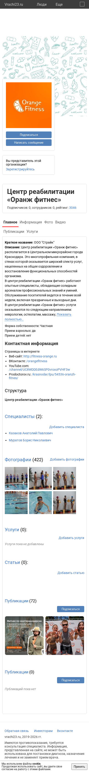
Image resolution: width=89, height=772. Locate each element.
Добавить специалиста (66, 427)
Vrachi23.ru (14, 4)
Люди (42, 4)
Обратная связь (17, 731)
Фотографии (18, 459)
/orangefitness (36, 361)
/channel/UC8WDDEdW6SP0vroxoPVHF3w (39, 369)
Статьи (12, 562)
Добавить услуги (71, 538)
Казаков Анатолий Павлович (31, 433)
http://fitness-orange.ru (40, 356)
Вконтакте (65, 731)
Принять (79, 766)
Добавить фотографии (67, 459)
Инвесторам (43, 731)
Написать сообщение (28, 142)
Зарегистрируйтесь (20, 169)
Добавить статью (71, 573)
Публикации (16, 600)
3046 (72, 207)
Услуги (12, 529)
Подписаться (29, 135)
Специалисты (20, 416)
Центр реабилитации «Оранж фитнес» (34, 400)
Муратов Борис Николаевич (30, 440)
